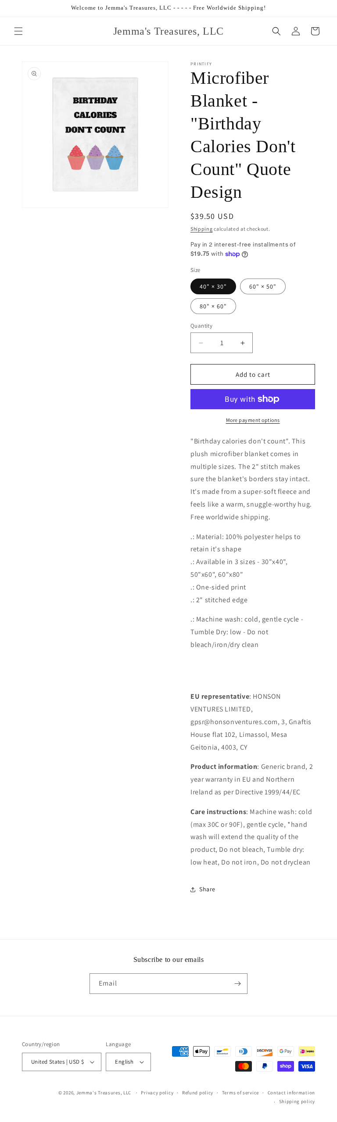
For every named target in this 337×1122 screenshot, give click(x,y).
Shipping (201, 228)
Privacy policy (157, 1093)
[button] (18, 31)
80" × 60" (213, 306)
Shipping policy (297, 1101)
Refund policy (197, 1093)
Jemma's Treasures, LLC (103, 1093)
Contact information (291, 1093)
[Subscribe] (237, 983)
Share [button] (207, 889)
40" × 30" (213, 286)
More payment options (253, 420)
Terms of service (240, 1093)
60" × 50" (262, 286)
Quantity (201, 325)
